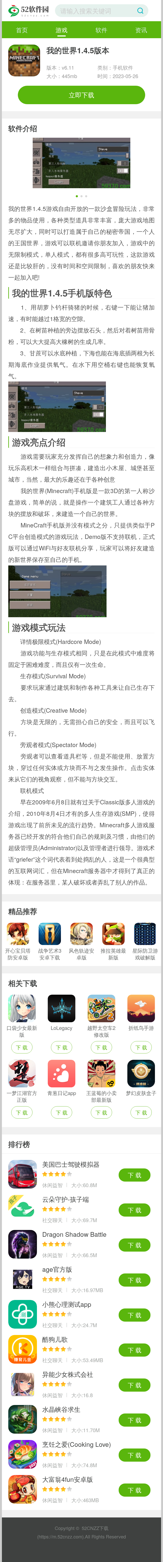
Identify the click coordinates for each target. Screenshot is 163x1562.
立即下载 (81, 94)
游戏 (61, 29)
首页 (22, 29)
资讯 (141, 29)
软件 (101, 29)
